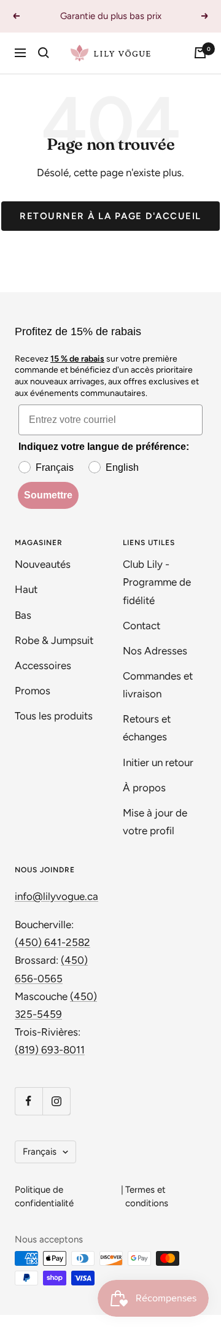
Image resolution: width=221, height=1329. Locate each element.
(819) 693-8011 (50, 1050)
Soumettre (48, 495)
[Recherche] (43, 52)
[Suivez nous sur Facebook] (28, 1101)
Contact (141, 625)
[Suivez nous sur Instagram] (56, 1101)
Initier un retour (158, 762)
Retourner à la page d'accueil (110, 216)
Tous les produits (54, 716)
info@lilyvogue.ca (56, 896)
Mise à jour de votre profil (155, 822)
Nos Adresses (155, 651)
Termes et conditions (146, 1196)
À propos (144, 787)
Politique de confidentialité (44, 1196)
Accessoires (44, 665)
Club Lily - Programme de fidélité (157, 582)
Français (39, 1151)
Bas (23, 615)
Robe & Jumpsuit (55, 640)
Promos (32, 690)
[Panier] (200, 52)
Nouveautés (43, 564)
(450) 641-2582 (52, 942)
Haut (26, 589)
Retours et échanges (147, 728)
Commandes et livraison (158, 685)
